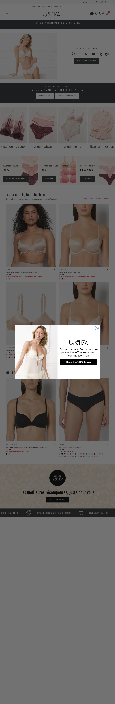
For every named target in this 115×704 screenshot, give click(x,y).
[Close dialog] (97, 328)
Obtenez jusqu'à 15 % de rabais (78, 362)
